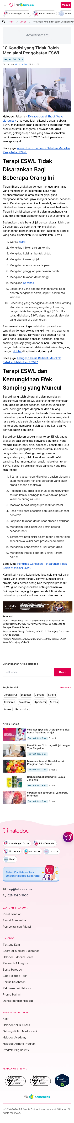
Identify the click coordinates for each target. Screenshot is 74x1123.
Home (11, 21)
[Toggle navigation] (5, 5)
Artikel (23, 21)
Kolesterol (24, 702)
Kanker (8, 709)
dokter (17, 351)
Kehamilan (9, 702)
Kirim (62, 672)
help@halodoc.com (17, 889)
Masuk (66, 4)
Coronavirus (10, 694)
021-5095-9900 (15, 895)
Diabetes (26, 694)
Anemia (54, 702)
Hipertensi (40, 702)
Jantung (39, 694)
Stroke (52, 694)
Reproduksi (22, 709)
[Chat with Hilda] (68, 837)
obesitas (28, 283)
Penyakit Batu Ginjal (13, 59)
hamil (22, 241)
